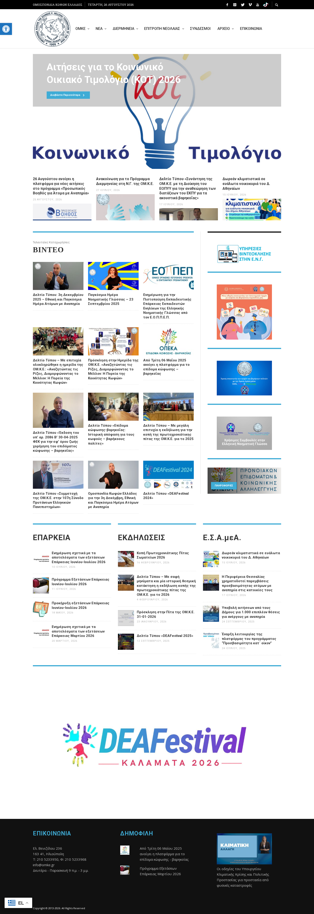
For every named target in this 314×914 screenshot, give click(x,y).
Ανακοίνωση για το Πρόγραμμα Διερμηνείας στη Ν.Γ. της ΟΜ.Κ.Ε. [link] (125, 181)
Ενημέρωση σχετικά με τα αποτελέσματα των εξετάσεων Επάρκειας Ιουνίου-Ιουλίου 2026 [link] (79, 557)
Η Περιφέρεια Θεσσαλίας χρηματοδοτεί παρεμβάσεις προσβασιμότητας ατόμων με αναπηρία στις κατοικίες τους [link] (247, 583)
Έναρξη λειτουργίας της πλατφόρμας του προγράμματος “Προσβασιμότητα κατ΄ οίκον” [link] (249, 638)
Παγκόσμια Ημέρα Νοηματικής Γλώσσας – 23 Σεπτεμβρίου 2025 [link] (110, 299)
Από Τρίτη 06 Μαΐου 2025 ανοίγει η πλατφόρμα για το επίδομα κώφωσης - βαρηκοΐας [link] (164, 854)
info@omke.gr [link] (44, 865)
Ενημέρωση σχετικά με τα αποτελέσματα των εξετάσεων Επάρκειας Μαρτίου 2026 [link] (78, 631)
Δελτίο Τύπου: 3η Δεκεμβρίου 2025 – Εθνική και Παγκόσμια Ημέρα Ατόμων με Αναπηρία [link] (58, 299)
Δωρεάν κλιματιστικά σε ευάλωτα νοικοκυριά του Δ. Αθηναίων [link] (246, 184)
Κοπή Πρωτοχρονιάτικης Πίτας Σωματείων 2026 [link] (163, 555)
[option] (157, 111)
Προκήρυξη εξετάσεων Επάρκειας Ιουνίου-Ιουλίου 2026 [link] (80, 605)
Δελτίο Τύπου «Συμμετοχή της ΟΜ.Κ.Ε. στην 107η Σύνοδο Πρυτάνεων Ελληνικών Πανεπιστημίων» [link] (58, 500)
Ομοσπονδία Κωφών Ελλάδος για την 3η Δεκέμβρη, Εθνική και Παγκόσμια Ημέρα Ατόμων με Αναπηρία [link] (113, 500)
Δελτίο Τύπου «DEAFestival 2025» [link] (165, 636)
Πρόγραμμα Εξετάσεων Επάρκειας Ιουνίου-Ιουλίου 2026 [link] (80, 581)
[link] (6, 29)
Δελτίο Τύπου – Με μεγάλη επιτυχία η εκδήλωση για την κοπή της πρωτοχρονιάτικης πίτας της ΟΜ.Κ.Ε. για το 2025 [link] (168, 432)
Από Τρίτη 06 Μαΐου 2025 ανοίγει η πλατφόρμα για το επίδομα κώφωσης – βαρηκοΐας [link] (166, 367)
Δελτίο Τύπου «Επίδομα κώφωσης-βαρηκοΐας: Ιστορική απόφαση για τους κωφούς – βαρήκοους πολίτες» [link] (111, 434)
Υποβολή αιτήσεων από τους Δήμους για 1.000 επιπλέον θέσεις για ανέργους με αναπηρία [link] (251, 612)
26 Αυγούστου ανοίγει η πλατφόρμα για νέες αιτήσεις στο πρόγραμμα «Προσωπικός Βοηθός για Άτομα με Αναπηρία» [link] (61, 186)
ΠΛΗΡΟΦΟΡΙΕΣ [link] (224, 485)
